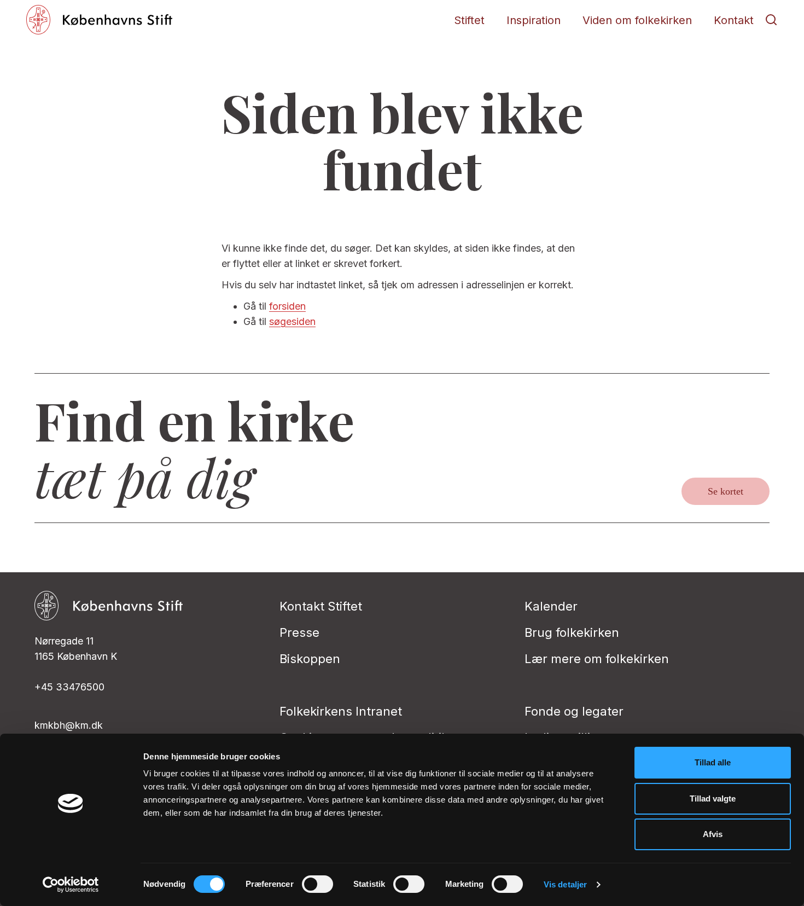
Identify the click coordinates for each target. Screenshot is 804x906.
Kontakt (734, 20)
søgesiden (292, 321)
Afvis (713, 834)
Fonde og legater (574, 711)
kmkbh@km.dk (68, 725)
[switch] (317, 884)
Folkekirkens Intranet (340, 711)
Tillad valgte (713, 798)
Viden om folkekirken (637, 20)
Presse (299, 632)
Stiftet (469, 20)
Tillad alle (713, 762)
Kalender (551, 606)
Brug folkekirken (572, 632)
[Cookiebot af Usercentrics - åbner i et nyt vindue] (71, 884)
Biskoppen (309, 658)
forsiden (287, 306)
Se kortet (725, 491)
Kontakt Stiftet (320, 606)
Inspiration (533, 20)
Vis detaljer (565, 884)
